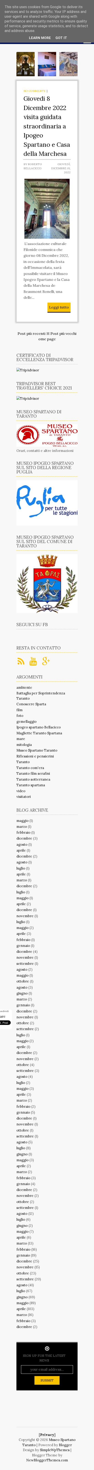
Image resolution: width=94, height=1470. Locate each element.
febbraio (23, 832)
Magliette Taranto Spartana (39, 733)
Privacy (47, 1435)
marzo (21, 826)
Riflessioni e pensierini (35, 756)
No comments (34, 91)
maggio (22, 820)
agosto (21, 844)
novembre (25, 916)
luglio (20, 868)
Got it (61, 38)
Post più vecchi (63, 333)
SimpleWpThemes (55, 1450)
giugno (22, 993)
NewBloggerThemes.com (47, 1460)
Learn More (40, 38)
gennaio (23, 945)
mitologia (24, 744)
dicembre (24, 838)
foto (19, 715)
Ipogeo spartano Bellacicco (38, 727)
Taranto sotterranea (33, 779)
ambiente (24, 687)
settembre (25, 963)
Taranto (23, 762)
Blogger (65, 1445)
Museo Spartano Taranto (36, 750)
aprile (21, 850)
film (19, 710)
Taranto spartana (30, 785)
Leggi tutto (59, 307)
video (20, 791)
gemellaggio (26, 721)
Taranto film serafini (33, 773)
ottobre (22, 981)
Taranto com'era (30, 768)
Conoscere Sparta (31, 704)
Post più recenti (31, 333)
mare (20, 739)
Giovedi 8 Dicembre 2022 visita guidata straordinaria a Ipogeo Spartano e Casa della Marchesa (47, 126)
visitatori (23, 796)
